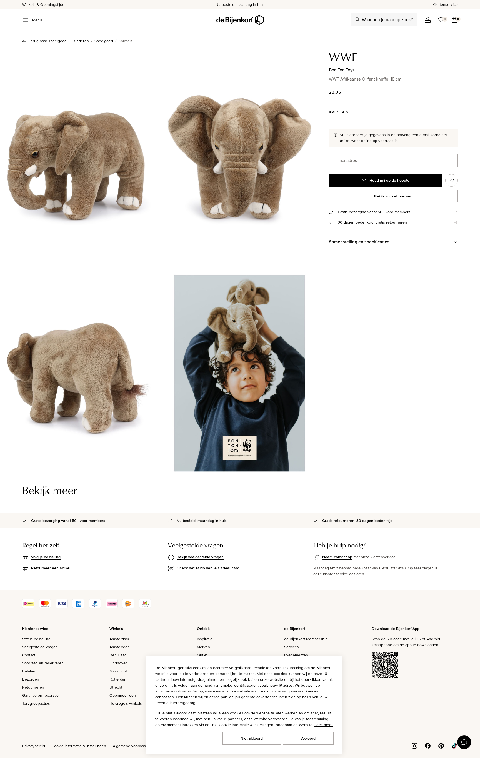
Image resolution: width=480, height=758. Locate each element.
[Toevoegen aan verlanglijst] (451, 180)
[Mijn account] (427, 20)
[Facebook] (427, 745)
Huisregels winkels (125, 703)
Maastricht (118, 671)
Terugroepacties (36, 703)
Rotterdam (118, 679)
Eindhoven (118, 663)
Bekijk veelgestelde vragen (200, 557)
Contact (28, 655)
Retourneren (33, 687)
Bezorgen (30, 679)
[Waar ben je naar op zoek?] (357, 19)
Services (291, 647)
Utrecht (115, 687)
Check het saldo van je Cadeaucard (208, 568)
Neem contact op (337, 557)
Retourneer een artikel (50, 568)
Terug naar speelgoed (48, 41)
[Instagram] (414, 745)
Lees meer (323, 724)
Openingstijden (122, 695)
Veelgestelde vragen (40, 647)
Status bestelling (36, 639)
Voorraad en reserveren (43, 663)
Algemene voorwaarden (133, 746)
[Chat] (464, 742)
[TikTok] (454, 745)
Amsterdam (119, 639)
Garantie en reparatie (40, 695)
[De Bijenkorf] (240, 20)
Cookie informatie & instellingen (79, 746)
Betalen (28, 671)
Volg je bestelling (46, 557)
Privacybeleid (33, 746)
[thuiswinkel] (145, 606)
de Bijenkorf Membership (306, 639)
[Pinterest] (441, 745)
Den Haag (118, 655)
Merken (203, 647)
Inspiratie (204, 639)
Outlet (202, 655)
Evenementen (296, 655)
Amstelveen (119, 647)
